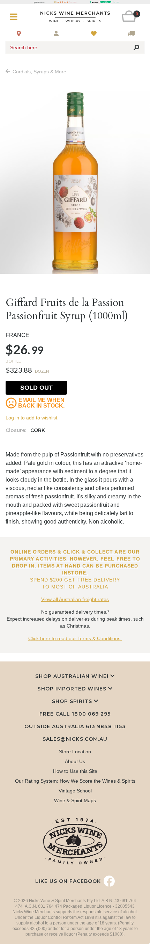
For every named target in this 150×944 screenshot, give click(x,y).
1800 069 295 (91, 714)
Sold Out (36, 387)
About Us (75, 761)
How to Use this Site (75, 771)
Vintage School (75, 790)
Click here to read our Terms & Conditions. (75, 638)
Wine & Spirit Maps (75, 800)
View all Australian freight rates (75, 599)
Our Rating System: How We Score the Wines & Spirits (75, 781)
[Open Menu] (17, 17)
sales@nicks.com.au (75, 739)
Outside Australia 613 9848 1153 (74, 726)
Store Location (75, 751)
